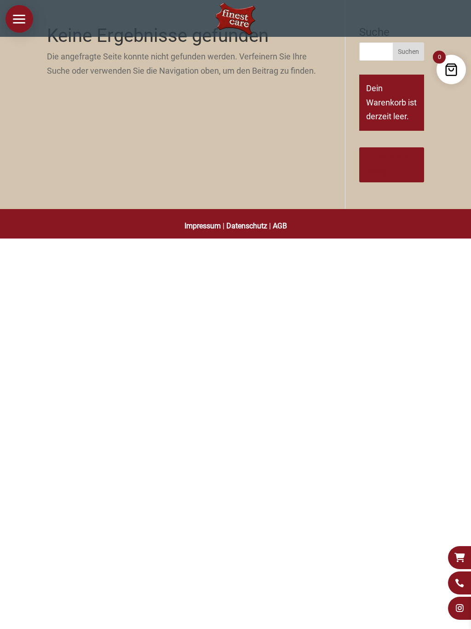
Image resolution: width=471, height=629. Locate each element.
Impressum (202, 225)
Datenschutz (246, 225)
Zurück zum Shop (390, 164)
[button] (19, 19)
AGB (280, 225)
